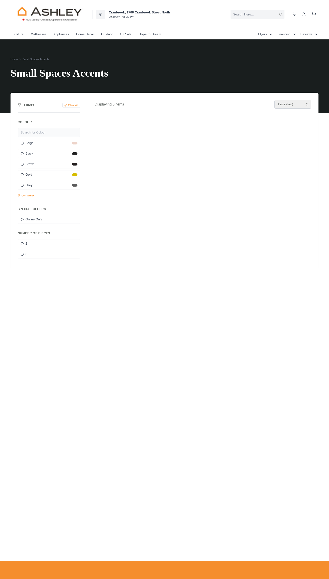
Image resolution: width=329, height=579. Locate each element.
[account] (303, 14)
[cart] (313, 14)
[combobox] (257, 14)
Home (14, 59)
